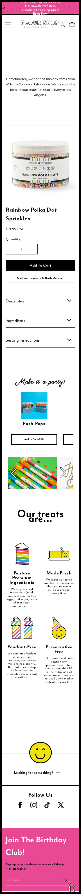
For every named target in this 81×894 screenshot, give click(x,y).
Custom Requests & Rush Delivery (40, 278)
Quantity (13, 239)
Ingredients (15, 320)
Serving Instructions (23, 340)
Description (15, 301)
